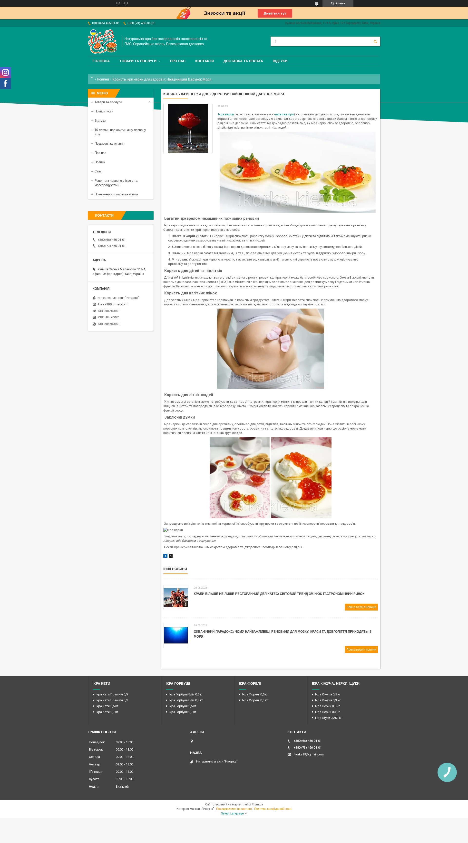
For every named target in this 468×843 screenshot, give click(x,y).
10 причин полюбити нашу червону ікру (120, 132)
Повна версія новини (361, 607)
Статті (99, 171)
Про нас (177, 61)
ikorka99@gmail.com (112, 304)
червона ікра (284, 114)
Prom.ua (257, 804)
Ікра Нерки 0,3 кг (327, 712)
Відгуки (280, 61)
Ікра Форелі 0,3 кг (255, 700)
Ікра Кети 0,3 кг (107, 712)
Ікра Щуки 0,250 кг (328, 718)
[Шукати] (375, 41)
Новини (103, 79)
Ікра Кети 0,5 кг (107, 706)
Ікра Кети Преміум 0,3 (112, 700)
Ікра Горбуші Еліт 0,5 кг (186, 694)
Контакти (204, 61)
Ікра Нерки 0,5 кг (327, 706)
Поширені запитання (109, 143)
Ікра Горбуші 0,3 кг (182, 712)
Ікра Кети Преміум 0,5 (112, 694)
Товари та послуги (137, 61)
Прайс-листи (104, 111)
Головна (101, 61)
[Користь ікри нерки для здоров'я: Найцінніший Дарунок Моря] (188, 128)
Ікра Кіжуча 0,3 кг (328, 700)
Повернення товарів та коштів (116, 194)
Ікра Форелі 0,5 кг (255, 694)
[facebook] (165, 557)
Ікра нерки (226, 114)
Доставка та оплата (243, 61)
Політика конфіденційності (273, 809)
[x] (171, 557)
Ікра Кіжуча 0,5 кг (328, 694)
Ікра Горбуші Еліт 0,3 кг (186, 700)
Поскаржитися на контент (234, 809)
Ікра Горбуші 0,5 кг (182, 706)
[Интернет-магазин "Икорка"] (102, 41)
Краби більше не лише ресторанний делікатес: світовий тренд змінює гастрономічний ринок (279, 594)
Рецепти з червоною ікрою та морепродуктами (116, 183)
